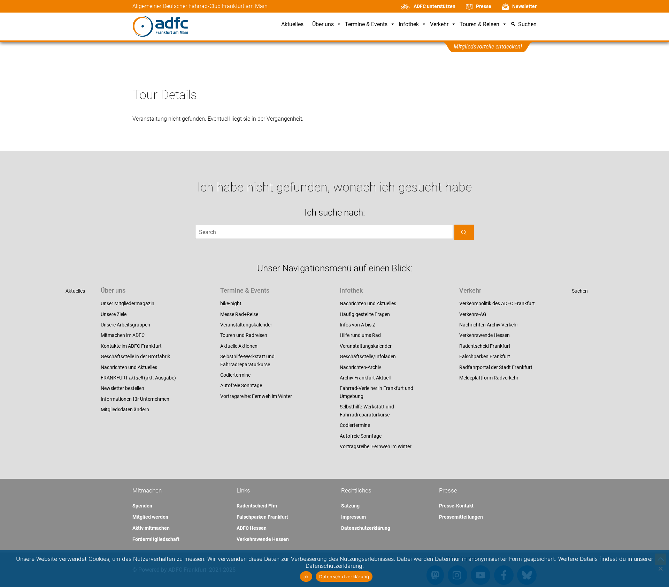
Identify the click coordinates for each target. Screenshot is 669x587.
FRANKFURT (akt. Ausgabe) (138, 378)
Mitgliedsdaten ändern (125, 409)
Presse (483, 6)
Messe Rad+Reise (239, 314)
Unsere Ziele (113, 314)
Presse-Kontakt (456, 506)
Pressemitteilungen (461, 517)
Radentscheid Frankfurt (484, 346)
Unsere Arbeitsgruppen (125, 325)
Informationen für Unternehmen (135, 399)
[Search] (464, 232)
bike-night (230, 303)
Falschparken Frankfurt (484, 356)
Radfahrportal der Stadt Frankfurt (495, 367)
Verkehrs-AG (472, 314)
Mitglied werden (150, 517)
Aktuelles (292, 25)
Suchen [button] (527, 25)
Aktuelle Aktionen (238, 346)
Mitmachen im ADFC (123, 335)
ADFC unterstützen (434, 6)
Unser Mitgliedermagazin (127, 303)
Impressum (353, 517)
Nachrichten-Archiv (360, 367)
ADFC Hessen (252, 528)
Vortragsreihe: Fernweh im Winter (256, 396)
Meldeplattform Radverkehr (488, 378)
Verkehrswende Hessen (484, 335)
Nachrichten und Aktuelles (129, 367)
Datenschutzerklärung (365, 528)
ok (306, 576)
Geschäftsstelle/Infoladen (368, 356)
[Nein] (660, 568)
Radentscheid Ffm (257, 506)
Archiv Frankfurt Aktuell (365, 378)
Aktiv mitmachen (151, 528)
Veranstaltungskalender (246, 325)
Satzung (350, 506)
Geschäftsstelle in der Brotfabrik (135, 356)
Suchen (580, 291)
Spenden (142, 506)
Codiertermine (235, 375)
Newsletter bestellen (122, 388)
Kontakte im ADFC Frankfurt (131, 346)
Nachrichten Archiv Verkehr (488, 325)
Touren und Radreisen (243, 335)
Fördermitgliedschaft (155, 539)
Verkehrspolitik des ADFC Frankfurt (497, 303)
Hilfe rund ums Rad (360, 335)
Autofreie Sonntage (241, 385)
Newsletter (524, 6)
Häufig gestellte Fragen (365, 314)
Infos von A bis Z (357, 325)
